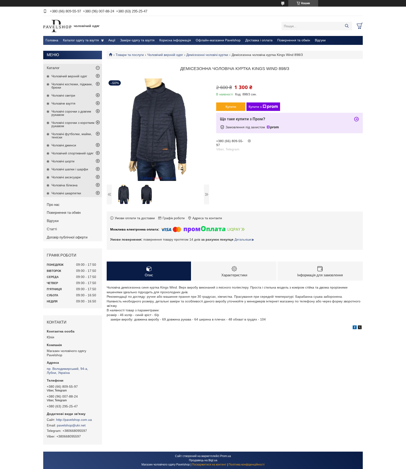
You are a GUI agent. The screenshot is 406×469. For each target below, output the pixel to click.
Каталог (53, 68)
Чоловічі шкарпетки (66, 193)
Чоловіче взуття (63, 103)
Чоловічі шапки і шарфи (69, 169)
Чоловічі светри (63, 95)
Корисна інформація (175, 40)
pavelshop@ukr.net (71, 425)
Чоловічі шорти (62, 161)
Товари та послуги (130, 55)
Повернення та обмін (293, 40)
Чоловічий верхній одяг (165, 55)
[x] (360, 328)
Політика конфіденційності (247, 464)
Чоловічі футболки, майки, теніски (71, 135)
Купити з (255, 107)
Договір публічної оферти (67, 237)
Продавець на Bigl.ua (203, 460)
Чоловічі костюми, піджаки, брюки (72, 85)
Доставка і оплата (259, 40)
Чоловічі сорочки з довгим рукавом (71, 113)
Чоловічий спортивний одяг (72, 153)
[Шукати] (346, 26)
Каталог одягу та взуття (81, 40)
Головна (52, 40)
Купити (231, 107)
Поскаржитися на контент (209, 464)
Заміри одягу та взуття (137, 40)
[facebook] (355, 328)
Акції (111, 40)
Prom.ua (225, 456)
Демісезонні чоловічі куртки (207, 55)
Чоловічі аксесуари (66, 177)
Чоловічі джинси (63, 145)
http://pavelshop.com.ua (74, 420)
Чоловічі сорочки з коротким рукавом (72, 124)
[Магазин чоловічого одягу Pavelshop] (57, 26)
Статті (52, 229)
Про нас (53, 205)
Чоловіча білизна (64, 185)
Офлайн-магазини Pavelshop (218, 40)
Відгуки (320, 40)
